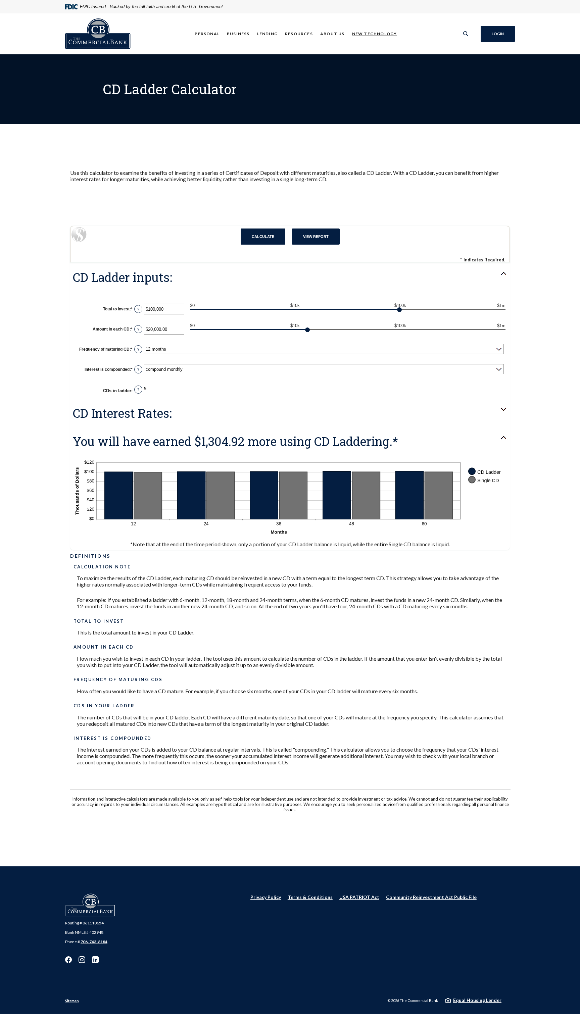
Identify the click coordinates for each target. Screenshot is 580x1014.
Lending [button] (267, 33)
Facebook (68, 959)
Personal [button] (207, 33)
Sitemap (72, 1001)
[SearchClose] (466, 34)
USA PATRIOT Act (359, 897)
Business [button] (238, 33)
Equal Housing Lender (477, 1000)
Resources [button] (299, 33)
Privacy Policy (265, 897)
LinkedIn (95, 959)
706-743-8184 (94, 941)
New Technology (374, 33)
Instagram (82, 959)
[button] (290, 277)
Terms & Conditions (310, 897)
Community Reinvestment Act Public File (431, 897)
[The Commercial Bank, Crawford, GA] (98, 33)
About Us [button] (332, 33)
